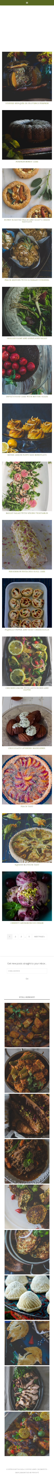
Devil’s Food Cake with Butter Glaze (27, 396)
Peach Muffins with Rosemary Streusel (27, 280)
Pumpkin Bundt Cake (27, 161)
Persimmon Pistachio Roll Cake (27, 571)
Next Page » (39, 936)
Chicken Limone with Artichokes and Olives (27, 689)
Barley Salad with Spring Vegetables (27, 513)
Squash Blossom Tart (27, 865)
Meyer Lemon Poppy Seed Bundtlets (27, 455)
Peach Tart (27, 806)
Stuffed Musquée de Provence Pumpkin (27, 103)
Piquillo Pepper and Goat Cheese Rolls (27, 630)
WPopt (35, 1472)
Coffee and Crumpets (27, 31)
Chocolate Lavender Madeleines (27, 748)
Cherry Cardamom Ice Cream (27, 923)
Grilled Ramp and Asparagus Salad (27, 338)
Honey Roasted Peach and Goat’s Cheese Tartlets (27, 221)
